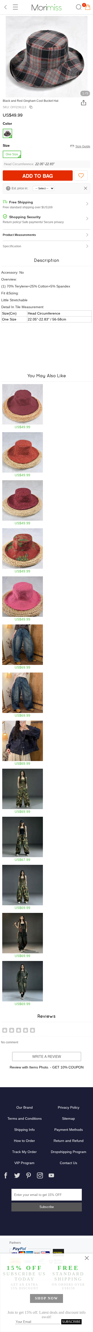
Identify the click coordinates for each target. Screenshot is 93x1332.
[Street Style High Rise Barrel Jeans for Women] (22, 695)
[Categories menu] (15, 7)
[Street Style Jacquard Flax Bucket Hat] (22, 503)
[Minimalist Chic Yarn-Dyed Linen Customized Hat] (22, 599)
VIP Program (24, 1163)
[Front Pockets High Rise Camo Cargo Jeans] (22, 791)
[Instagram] (40, 1175)
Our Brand (24, 1107)
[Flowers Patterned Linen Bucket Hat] (22, 551)
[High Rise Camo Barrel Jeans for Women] (22, 887)
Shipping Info (24, 1130)
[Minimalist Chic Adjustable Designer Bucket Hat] (22, 406)
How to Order (24, 1141)
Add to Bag (37, 175)
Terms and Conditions (24, 1118)
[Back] (5, 7)
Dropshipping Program (68, 1152)
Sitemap (68, 1118)
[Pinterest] (28, 1175)
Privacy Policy (68, 1107)
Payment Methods (68, 1130)
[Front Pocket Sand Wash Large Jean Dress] (22, 983)
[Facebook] (5, 1175)
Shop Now (46, 1298)
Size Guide (82, 146)
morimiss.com (47, 7)
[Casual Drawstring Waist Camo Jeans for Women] (22, 839)
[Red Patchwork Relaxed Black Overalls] (22, 935)
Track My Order (24, 1152)
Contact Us (68, 1163)
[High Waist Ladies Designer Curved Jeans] (22, 647)
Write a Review (46, 1056)
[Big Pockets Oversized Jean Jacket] (22, 743)
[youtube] (51, 1175)
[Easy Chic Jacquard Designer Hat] (22, 455)
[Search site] (78, 7)
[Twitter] (17, 1175)
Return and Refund (69, 1141)
